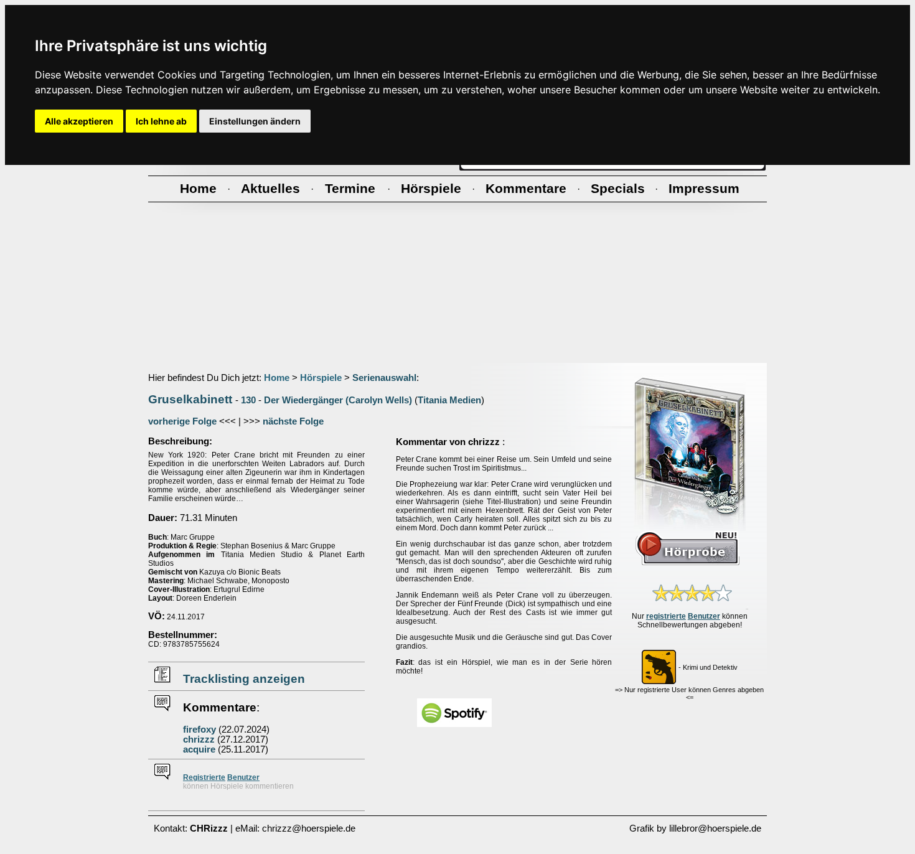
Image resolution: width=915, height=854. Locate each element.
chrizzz (199, 739)
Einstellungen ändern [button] (255, 121)
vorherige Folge (182, 421)
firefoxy (199, 729)
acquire (199, 749)
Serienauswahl (384, 378)
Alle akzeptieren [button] (79, 121)
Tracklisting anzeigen (244, 678)
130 (248, 400)
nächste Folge (293, 421)
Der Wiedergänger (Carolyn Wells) (338, 400)
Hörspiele (321, 378)
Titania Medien (449, 400)
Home (276, 378)
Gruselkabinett (190, 399)
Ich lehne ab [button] (161, 121)
